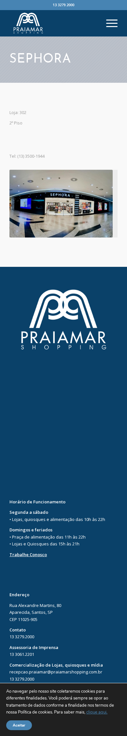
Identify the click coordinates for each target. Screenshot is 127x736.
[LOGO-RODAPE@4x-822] (52, 23)
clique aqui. (96, 712)
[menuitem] (109, 23)
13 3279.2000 (63, 4)
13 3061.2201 (21, 654)
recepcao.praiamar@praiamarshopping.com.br (55, 672)
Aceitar (19, 725)
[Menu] (109, 23)
